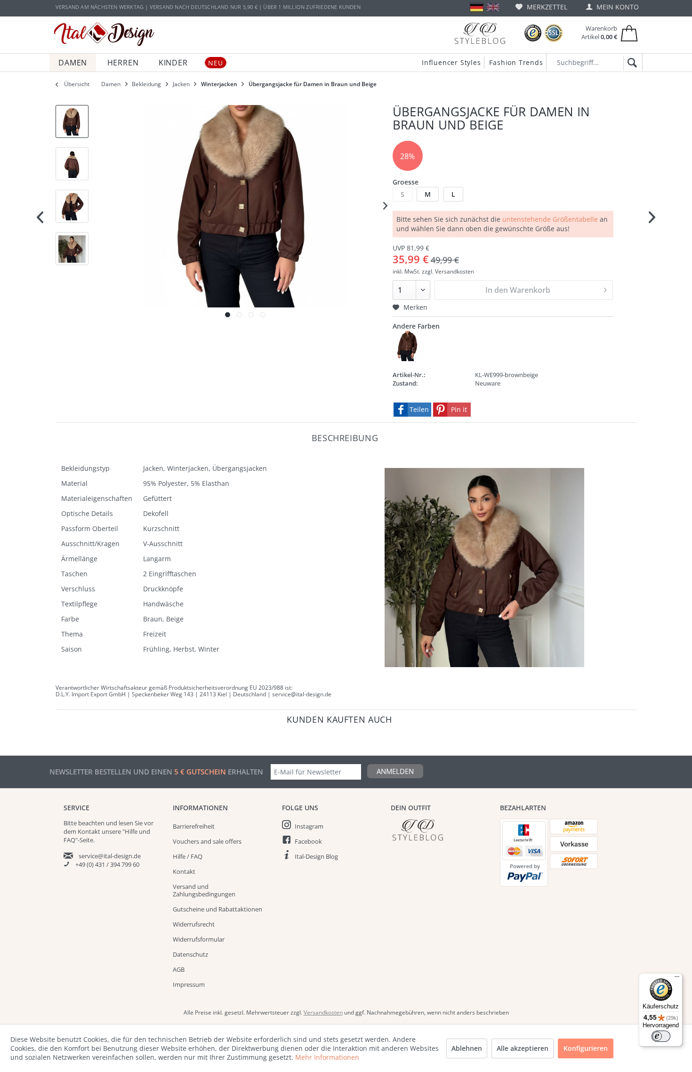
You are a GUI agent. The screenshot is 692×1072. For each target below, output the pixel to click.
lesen (126, 823)
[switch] (661, 1036)
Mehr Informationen (327, 1057)
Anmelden (395, 771)
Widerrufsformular (199, 939)
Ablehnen (466, 1048)
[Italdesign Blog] (441, 830)
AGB (179, 969)
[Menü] (677, 978)
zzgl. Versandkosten (448, 271)
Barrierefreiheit (194, 826)
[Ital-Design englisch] (493, 7)
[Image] (227, 314)
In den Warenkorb (517, 290)
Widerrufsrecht (194, 924)
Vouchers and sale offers (207, 841)
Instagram (309, 826)
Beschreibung (345, 437)
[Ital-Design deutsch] (476, 7)
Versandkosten (323, 1012)
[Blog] (480, 33)
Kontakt (184, 871)
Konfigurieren (585, 1048)
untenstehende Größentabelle (550, 219)
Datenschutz (190, 954)
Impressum (189, 984)
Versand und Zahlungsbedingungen (204, 890)
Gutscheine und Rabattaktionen (217, 909)
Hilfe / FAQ (187, 856)
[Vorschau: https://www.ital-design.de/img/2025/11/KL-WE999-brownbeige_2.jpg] (72, 163)
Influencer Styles (451, 62)
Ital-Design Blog (316, 856)
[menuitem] (541, 6)
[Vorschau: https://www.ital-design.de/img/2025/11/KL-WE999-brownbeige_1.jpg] (72, 121)
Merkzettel (546, 6)
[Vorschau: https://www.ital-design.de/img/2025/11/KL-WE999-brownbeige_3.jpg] (72, 206)
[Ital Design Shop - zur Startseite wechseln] (104, 34)
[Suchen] (630, 63)
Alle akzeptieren (522, 1048)
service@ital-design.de (110, 856)
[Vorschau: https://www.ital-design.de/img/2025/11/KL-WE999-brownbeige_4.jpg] (72, 248)
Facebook (308, 841)
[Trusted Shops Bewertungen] (533, 33)
